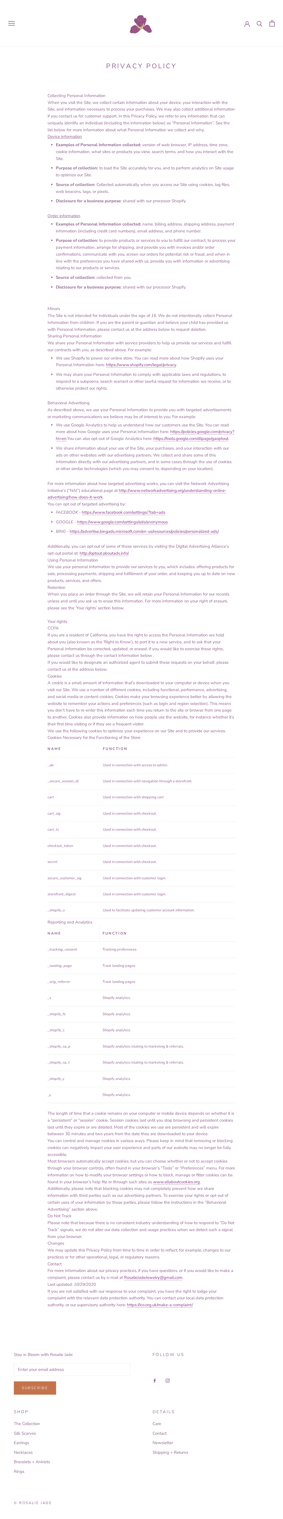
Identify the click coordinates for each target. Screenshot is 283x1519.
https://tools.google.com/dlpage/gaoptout (190, 438)
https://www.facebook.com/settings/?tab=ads (123, 512)
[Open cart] (272, 23)
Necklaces (23, 1452)
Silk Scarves (25, 1433)
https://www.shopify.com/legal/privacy (141, 365)
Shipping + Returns (170, 1452)
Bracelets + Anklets (32, 1462)
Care (157, 1423)
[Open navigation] (11, 23)
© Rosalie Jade (33, 1502)
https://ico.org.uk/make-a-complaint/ (160, 1305)
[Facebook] (155, 1380)
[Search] (260, 23)
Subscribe (35, 1388)
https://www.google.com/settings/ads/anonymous (122, 522)
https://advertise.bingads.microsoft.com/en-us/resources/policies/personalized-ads (144, 531)
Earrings (21, 1442)
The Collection (27, 1423)
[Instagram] (168, 1380)
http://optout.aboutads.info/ (104, 553)
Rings (19, 1471)
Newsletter (163, 1442)
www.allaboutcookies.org (176, 1182)
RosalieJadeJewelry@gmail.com (153, 1277)
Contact (160, 1433)
